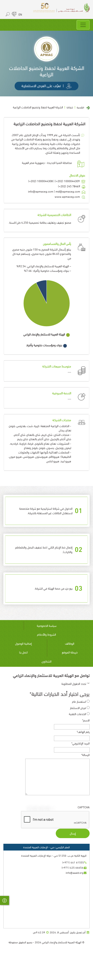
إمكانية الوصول (23, 643)
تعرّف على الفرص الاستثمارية (42, 85)
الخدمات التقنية (77, 714)
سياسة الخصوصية (46, 625)
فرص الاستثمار (78, 708)
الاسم (86, 720)
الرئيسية (80, 107)
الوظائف (69, 643)
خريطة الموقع (70, 652)
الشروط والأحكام (46, 634)
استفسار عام (79, 701)
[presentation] (55, 820)
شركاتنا (70, 107)
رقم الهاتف (83, 732)
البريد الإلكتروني (80, 743)
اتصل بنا (23, 652)
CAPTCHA (84, 807)
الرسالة (85, 755)
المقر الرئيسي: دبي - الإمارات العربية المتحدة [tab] (46, 847)
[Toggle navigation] (83, 25)
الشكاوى (46, 661)
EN (20, 14)
